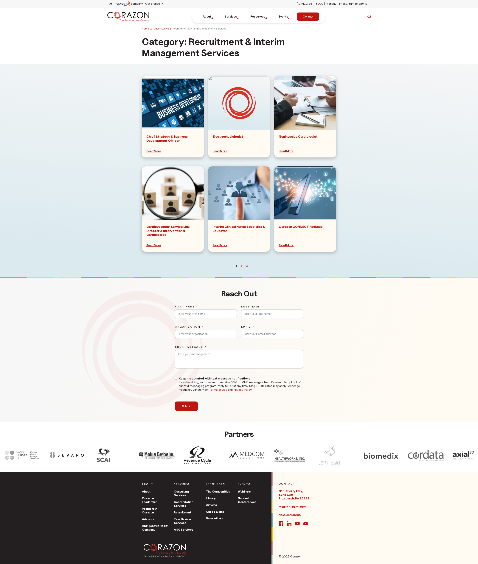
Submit (186, 406)
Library (211, 498)
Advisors (148, 519)
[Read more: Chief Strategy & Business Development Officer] (173, 103)
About (146, 491)
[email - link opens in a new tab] (305, 523)
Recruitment (182, 512)
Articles (211, 505)
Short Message (189, 346)
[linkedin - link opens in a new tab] (289, 523)
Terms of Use (218, 389)
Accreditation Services (183, 503)
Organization (187, 326)
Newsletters (214, 518)
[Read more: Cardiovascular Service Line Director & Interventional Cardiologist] (173, 193)
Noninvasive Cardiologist (298, 136)
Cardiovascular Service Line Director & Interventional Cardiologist (168, 231)
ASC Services (183, 529)
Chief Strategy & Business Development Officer (167, 139)
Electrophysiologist (228, 136)
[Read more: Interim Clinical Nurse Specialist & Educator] (239, 193)
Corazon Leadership (149, 500)
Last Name (250, 306)
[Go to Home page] (165, 551)
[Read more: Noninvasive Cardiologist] (305, 103)
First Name (185, 306)
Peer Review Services (182, 521)
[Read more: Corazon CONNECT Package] (305, 193)
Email (246, 326)
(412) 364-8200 (312, 3)
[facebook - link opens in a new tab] (281, 523)
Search (369, 16)
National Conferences (247, 500)
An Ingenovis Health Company (155, 527)
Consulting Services (181, 493)
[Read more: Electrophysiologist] (239, 103)
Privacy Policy (242, 389)
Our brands (152, 3)
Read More (153, 151)
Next (247, 266)
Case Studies (215, 511)
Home (145, 28)
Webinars (244, 491)
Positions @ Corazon (150, 510)
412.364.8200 (290, 515)
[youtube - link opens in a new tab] (297, 523)
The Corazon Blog (218, 491)
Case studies (161, 28)
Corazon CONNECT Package (301, 227)
